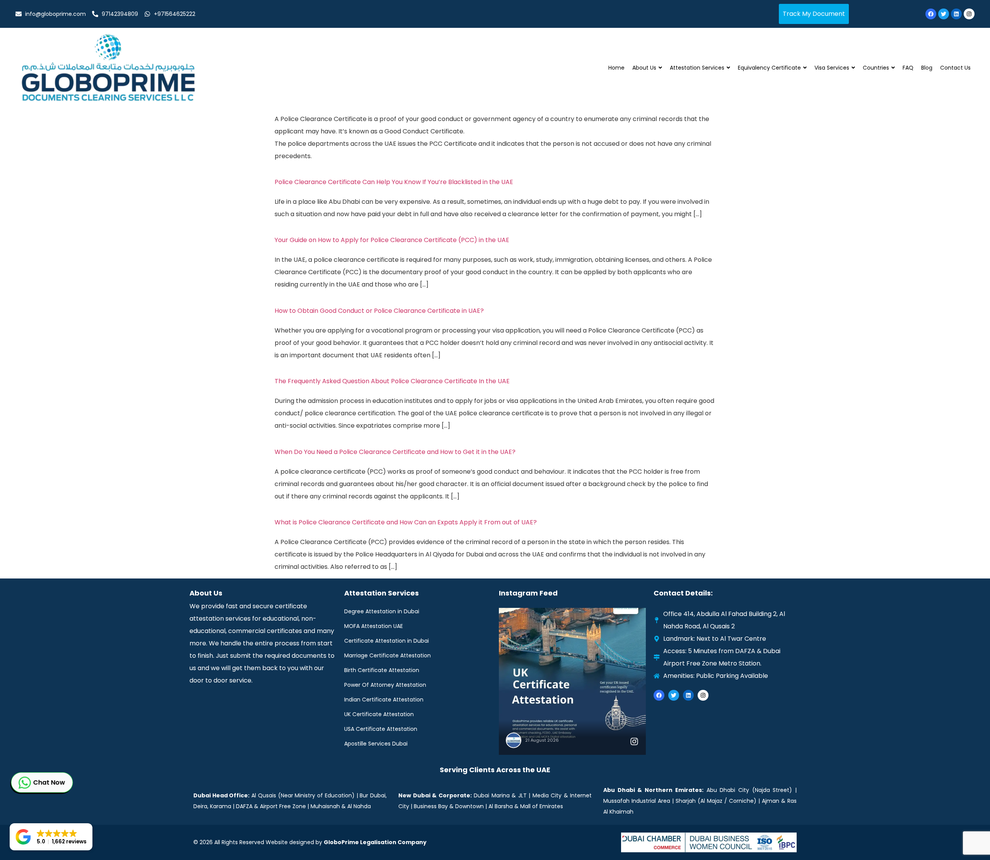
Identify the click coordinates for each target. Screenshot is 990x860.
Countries (876, 68)
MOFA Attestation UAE (373, 626)
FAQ (908, 68)
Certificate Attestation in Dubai (386, 641)
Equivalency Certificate (769, 68)
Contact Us (955, 68)
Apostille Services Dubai (376, 743)
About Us (644, 68)
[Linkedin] (956, 14)
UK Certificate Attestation (379, 714)
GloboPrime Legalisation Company (375, 842)
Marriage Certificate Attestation (387, 655)
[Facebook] (930, 14)
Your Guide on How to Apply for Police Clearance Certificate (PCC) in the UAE (392, 239)
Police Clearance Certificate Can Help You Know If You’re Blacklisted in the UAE (394, 181)
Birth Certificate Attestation (381, 670)
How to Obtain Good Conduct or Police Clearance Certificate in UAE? (379, 310)
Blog (926, 68)
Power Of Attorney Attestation (385, 685)
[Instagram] (969, 14)
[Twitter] (943, 14)
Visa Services (831, 68)
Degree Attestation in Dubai (381, 611)
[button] (51, 836)
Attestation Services (697, 68)
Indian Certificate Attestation (383, 699)
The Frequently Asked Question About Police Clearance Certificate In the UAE (392, 381)
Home (616, 68)
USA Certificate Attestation (380, 729)
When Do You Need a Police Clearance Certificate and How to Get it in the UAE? (395, 451)
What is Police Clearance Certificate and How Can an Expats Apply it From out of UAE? (406, 522)
